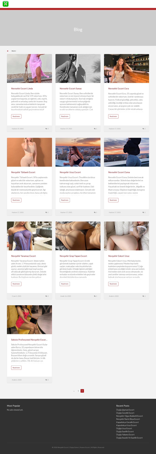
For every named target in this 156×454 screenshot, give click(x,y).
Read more (17, 116)
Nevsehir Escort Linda (22, 88)
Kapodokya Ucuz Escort (126, 425)
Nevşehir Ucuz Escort (70, 172)
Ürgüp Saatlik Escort (125, 431)
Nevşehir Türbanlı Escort (23, 172)
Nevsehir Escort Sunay (71, 88)
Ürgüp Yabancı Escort (125, 434)
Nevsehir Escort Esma (119, 172)
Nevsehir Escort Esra (118, 88)
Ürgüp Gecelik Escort (125, 413)
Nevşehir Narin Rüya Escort (128, 419)
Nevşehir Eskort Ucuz (118, 256)
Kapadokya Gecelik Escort (127, 422)
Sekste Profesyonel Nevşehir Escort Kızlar (32, 339)
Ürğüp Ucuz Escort (124, 428)
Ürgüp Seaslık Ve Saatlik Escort (129, 438)
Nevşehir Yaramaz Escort (23, 256)
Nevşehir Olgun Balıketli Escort (129, 416)
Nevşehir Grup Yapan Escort (73, 256)
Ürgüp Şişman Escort (125, 410)
